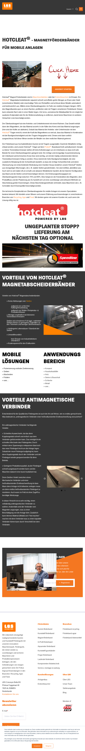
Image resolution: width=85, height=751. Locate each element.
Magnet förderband (45, 638)
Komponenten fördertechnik (48, 664)
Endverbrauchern (62, 97)
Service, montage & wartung (49, 668)
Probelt (47, 147)
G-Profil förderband (45, 642)
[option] (63, 477)
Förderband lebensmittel (72, 638)
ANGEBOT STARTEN (63, 89)
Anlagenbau (42, 680)
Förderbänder (43, 624)
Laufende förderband (46, 659)
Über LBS (66, 680)
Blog (64, 692)
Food (32, 197)
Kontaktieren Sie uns (10, 694)
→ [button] (82, 479)
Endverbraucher (44, 684)
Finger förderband (45, 655)
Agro (24, 197)
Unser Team (67, 684)
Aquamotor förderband (46, 646)
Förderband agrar (69, 633)
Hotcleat (6, 100)
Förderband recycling (71, 629)
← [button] (45, 479)
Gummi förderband (45, 629)
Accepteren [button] (37, 746)
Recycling (17, 197)
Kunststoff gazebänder (46, 651)
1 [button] (61, 490)
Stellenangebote (69, 688)
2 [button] (65, 490)
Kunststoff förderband (46, 633)
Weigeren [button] (48, 746)
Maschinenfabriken (40, 97)
